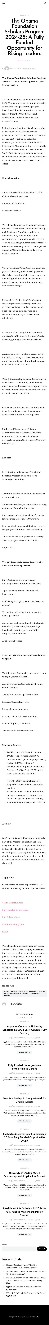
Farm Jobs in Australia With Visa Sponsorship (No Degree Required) (25, 1272)
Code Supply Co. (34, 1317)
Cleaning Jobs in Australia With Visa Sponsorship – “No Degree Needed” (21, 1266)
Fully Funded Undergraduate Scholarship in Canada (24, 1066)
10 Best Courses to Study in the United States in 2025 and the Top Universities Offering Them (25, 1280)
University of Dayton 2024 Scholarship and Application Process (24, 1174)
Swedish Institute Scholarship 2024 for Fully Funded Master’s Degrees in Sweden (24, 1211)
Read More (23, 1052)
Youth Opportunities (12, 902)
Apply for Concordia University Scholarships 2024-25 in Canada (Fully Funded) (24, 1029)
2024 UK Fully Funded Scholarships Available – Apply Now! (26, 1294)
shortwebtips (15, 68)
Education (24, 15)
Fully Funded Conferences (15, 910)
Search (4, 1244)
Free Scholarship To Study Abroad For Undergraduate (24, 1100)
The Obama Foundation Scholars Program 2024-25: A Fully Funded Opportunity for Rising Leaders (24, 993)
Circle (5, 931)
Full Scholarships (11, 917)
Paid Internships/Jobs (13, 924)
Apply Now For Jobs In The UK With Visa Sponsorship (23, 1288)
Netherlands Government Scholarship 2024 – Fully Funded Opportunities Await (24, 1137)
